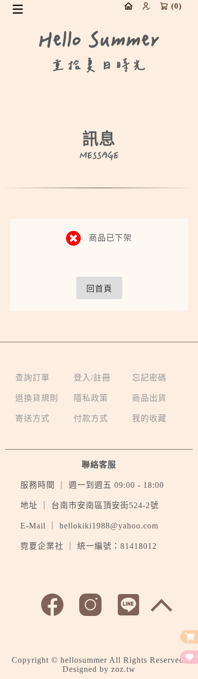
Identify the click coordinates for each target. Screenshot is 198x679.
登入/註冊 (92, 377)
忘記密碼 (149, 377)
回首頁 (99, 288)
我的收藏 (149, 418)
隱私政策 (91, 398)
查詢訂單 (32, 377)
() (176, 6)
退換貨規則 (36, 398)
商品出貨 (149, 398)
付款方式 (91, 418)
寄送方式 (32, 418)
